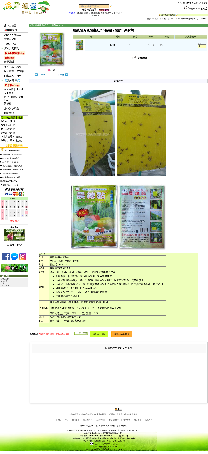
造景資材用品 (12, 85)
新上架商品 (165, 18)
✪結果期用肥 (8, 132)
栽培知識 (75, 420)
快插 (81, 13)
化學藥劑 (9, 61)
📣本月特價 (10, 30)
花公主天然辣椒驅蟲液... (13, 150)
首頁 (149, 18)
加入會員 (137, 420)
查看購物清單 (142, 58)
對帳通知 (185, 18)
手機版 (155, 18)
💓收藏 (51, 70)
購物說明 (194, 18)
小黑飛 (118, 13)
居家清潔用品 (11, 108)
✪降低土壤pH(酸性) (11, 140)
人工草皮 (9, 93)
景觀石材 (9, 103)
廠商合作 (148, 420)
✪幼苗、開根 (8, 121)
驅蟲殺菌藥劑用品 (15, 53)
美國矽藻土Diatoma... (11, 173)
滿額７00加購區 (12, 34)
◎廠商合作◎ (14, 245)
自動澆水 (97, 13)
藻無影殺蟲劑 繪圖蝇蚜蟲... (13, 166)
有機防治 (9, 57)
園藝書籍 (9, 113)
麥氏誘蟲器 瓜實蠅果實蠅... (13, 154)
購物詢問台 (87, 420)
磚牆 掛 (96, 15)
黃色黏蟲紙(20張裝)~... (11, 185)
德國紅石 (87, 13)
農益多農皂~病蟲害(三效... (13, 158)
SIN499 (61, 25)
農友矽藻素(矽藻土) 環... (12, 177)
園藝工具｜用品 (12, 75)
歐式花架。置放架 (14, 71)
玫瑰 (113, 13)
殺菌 (102, 13)
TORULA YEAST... (10, 181)
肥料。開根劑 (11, 48)
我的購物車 (100, 420)
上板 (78, 13)
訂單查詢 (126, 420)
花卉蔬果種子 (11, 39)
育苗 (106, 13)
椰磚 (109, 13)
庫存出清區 (10, 25)
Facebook (203, 18)
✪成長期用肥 (8, 125)
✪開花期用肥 (8, 129)
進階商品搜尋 (90, 9)
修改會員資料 (114, 420)
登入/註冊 (175, 18)
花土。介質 (10, 44)
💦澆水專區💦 (12, 80)
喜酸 (92, 13)
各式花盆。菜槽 (12, 66)
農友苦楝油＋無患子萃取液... (14, 169)
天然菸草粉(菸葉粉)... (11, 162)
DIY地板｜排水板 (13, 89)
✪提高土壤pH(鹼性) (11, 136)
